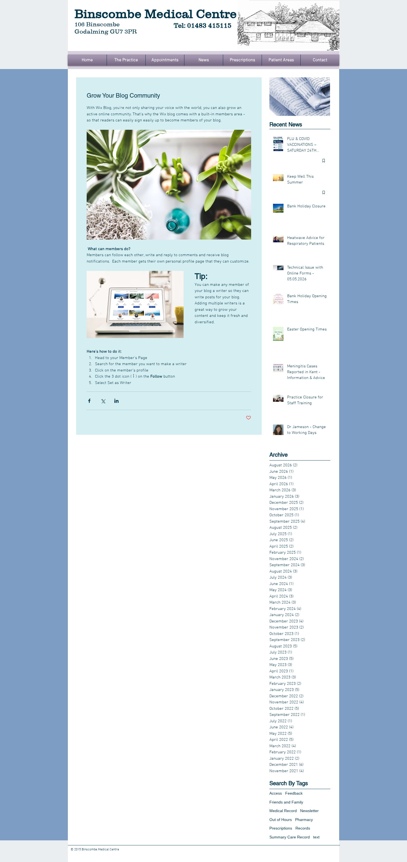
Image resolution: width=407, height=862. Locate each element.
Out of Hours (280, 819)
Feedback (294, 793)
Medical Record (283, 810)
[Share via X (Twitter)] (102, 400)
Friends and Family (286, 802)
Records (302, 828)
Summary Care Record (289, 837)
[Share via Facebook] (89, 400)
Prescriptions (280, 828)
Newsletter (309, 810)
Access (275, 793)
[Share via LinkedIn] (116, 400)
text (316, 837)
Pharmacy (304, 819)
